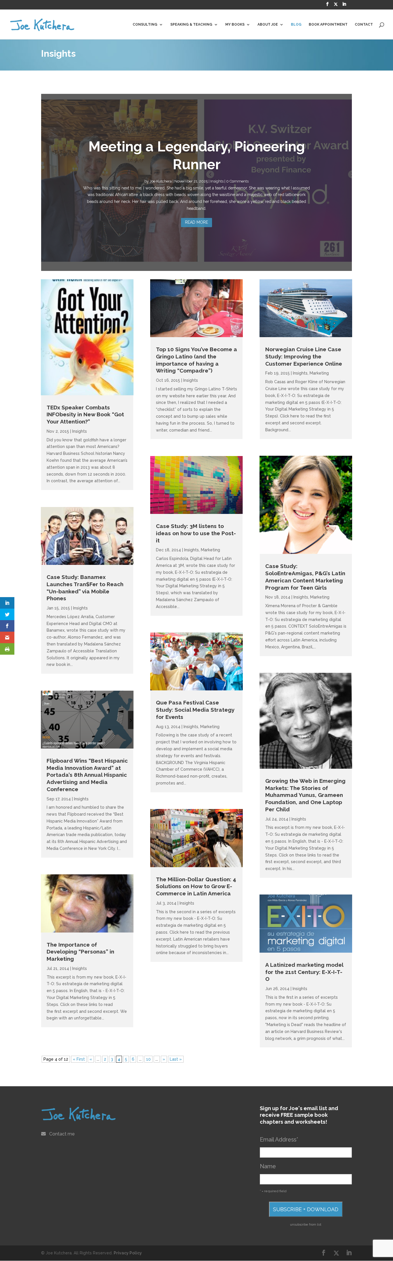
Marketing (210, 550)
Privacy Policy (128, 1253)
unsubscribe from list (305, 1224)
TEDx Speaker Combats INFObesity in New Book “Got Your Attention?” (85, 414)
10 (148, 1059)
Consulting (145, 24)
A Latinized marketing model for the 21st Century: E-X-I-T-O (304, 972)
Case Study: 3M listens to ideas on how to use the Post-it (196, 533)
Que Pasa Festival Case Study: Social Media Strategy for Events (195, 709)
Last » (176, 1059)
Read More (196, 222)
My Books (235, 24)
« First (79, 1059)
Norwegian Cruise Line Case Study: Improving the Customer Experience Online (303, 356)
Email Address (279, 1139)
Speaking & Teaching (191, 24)
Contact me (62, 1134)
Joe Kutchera (161, 181)
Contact (364, 24)
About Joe (267, 24)
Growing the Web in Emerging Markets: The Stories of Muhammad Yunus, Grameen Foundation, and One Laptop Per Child (305, 795)
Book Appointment (328, 24)
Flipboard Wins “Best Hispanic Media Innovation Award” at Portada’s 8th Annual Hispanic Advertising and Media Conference (87, 774)
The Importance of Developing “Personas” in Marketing (80, 951)
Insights (217, 181)
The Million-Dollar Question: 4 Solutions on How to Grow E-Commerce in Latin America (196, 886)
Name (268, 1166)
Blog (296, 24)
